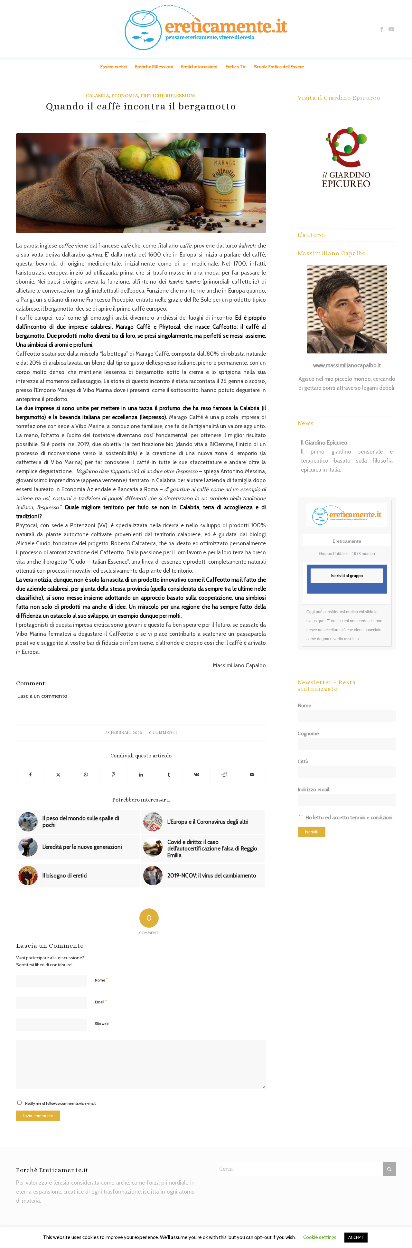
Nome (101, 979)
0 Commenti (163, 732)
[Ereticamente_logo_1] (206, 29)
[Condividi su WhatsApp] (85, 774)
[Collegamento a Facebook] (381, 29)
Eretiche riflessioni (168, 96)
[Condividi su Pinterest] (113, 774)
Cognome (308, 733)
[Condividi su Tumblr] (169, 774)
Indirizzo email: (314, 789)
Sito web (101, 1023)
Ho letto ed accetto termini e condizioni (348, 817)
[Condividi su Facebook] (30, 774)
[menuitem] (113, 67)
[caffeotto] (141, 183)
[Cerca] (312, 67)
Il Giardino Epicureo (324, 442)
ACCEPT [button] (356, 1237)
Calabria (97, 96)
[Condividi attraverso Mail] (252, 774)
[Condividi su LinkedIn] (141, 774)
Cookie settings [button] (319, 1237)
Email (101, 1001)
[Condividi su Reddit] (224, 774)
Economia (124, 96)
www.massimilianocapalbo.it (347, 365)
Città (303, 761)
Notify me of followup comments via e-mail (60, 1103)
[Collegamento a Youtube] (391, 29)
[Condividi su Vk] (196, 774)
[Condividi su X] (58, 774)
